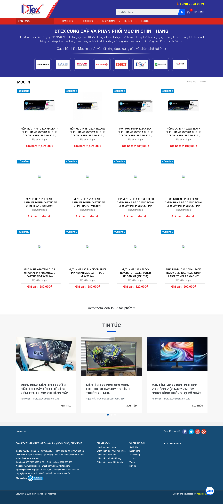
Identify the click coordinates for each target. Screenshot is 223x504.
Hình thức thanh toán (106, 447)
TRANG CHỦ (21, 431)
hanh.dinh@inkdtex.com (59, 466)
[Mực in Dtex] (31, 9)
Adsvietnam (202, 494)
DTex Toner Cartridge (171, 443)
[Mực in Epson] (62, 64)
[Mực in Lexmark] (160, 64)
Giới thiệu (87, 21)
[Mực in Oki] (121, 64)
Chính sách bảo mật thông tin (110, 462)
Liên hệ (145, 21)
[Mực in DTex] (141, 64)
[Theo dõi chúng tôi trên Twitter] (191, 431)
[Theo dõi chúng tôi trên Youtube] (197, 431)
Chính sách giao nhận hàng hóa (111, 451)
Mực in (202, 82)
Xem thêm (110, 308)
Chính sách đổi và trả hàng (109, 458)
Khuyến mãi (108, 21)
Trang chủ (67, 21)
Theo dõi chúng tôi (172, 431)
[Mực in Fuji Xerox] (102, 64)
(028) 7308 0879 (192, 4)
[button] (108, 415)
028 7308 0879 (32, 462)
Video (132, 462)
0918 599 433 (66, 462)
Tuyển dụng (134, 455)
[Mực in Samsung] (43, 64)
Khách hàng (134, 451)
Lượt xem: (49, 398)
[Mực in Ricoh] (82, 64)
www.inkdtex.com (32, 466)
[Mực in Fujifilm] (180, 64)
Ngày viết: (25, 398)
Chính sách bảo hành (106, 455)
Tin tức (128, 21)
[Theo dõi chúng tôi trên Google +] (204, 431)
